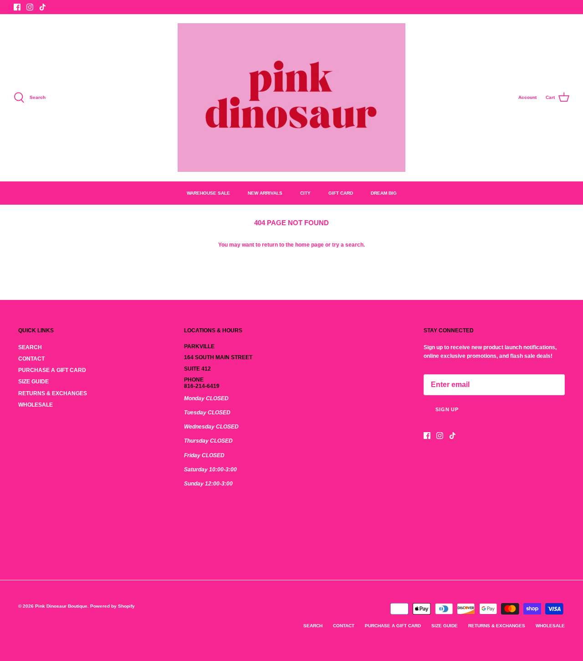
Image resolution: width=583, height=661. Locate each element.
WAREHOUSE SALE (208, 193)
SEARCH (30, 347)
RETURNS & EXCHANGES (52, 393)
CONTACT (31, 359)
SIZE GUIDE (33, 381)
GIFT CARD (340, 193)
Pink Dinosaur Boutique (61, 606)
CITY (305, 193)
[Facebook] (17, 7)
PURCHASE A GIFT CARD (52, 370)
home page (309, 245)
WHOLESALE (35, 405)
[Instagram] (29, 7)
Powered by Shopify (112, 606)
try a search (347, 245)
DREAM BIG (384, 193)
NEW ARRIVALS (265, 193)
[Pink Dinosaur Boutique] (291, 97)
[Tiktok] (42, 7)
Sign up (447, 409)
